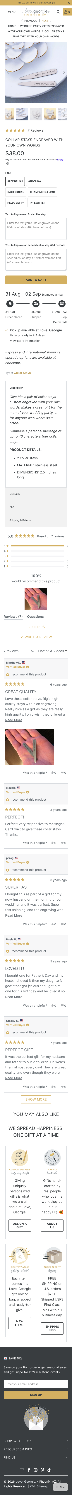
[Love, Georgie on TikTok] (49, 1470)
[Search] (58, 11)
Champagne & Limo (42, 191)
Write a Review (46, 638)
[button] (25, 130)
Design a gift (20, 1225)
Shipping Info (52, 1328)
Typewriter (37, 202)
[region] (36, 599)
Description (16, 387)
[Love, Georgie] (36, 11)
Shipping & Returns (20, 520)
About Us (52, 1225)
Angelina (34, 181)
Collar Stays (22, 373)
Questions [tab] (35, 617)
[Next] (64, 72)
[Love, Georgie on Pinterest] (42, 1470)
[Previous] (8, 72)
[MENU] (2, 12)
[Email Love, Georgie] (22, 1470)
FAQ (11, 507)
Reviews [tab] (13, 617)
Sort (33, 651)
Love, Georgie (25, 1481)
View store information (25, 340)
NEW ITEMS (19, 1323)
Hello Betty (15, 202)
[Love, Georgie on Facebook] (29, 1470)
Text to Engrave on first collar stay (25, 214)
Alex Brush (15, 181)
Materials (14, 494)
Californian (15, 191)
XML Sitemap (39, 1486)
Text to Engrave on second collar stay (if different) (35, 245)
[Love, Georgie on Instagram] (36, 1470)
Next (45, 20)
